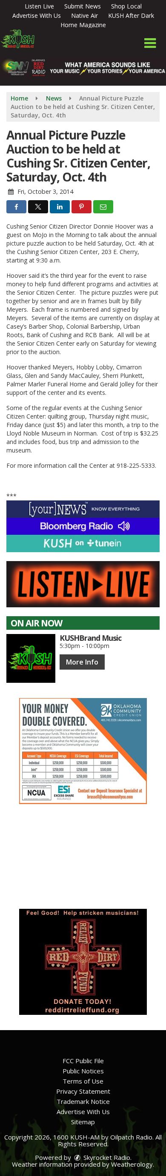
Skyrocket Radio (106, 1157)
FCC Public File (83, 1060)
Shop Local (126, 6)
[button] (150, 43)
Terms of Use (83, 1081)
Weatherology (132, 1164)
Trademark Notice (83, 1101)
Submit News (82, 6)
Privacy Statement (83, 1091)
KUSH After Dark (131, 15)
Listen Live (39, 6)
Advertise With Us (36, 15)
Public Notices (83, 1071)
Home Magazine (83, 25)
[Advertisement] (83, 751)
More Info (82, 662)
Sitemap (83, 1121)
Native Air (84, 15)
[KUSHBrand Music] (30, 658)
